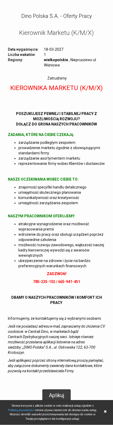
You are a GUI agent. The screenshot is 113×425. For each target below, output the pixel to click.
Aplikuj (56, 395)
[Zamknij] (105, 412)
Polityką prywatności (21, 410)
